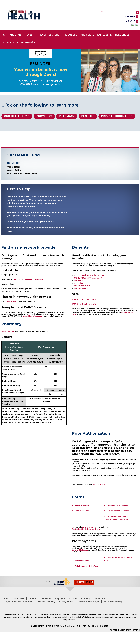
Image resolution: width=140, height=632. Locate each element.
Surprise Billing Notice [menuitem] (88, 601)
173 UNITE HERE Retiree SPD (84, 304)
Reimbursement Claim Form (86, 566)
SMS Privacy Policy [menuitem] (46, 601)
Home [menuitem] (6, 598)
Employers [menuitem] (104, 35)
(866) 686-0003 (13, 163)
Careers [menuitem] (73, 598)
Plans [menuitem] (29, 35)
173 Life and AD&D (82, 286)
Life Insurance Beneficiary (118, 511)
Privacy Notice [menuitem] (66, 601)
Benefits (87, 116)
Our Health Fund (17, 116)
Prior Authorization (116, 116)
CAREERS (130, 16)
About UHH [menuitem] (18, 598)
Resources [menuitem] (122, 35)
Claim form (89, 527)
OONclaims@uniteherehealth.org (86, 529)
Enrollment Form (82, 511)
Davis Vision (11, 302)
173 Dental (78, 280)
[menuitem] (4, 35)
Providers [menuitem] (87, 35)
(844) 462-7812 (98, 485)
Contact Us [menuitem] (10, 42)
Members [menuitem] (71, 35)
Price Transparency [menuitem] (113, 601)
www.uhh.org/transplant (33, 316)
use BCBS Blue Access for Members (28, 279)
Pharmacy (67, 116)
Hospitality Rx (7, 331)
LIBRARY (130, 20)
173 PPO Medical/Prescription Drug (89, 275)
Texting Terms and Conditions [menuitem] (17, 601)
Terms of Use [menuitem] (100, 598)
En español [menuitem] (28, 42)
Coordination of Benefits (117, 505)
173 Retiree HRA (81, 288)
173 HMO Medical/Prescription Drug (89, 278)
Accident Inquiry (82, 505)
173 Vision (78, 283)
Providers (44, 116)
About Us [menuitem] (15, 35)
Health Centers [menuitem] (49, 35)
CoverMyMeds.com (80, 550)
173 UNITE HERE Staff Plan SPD (85, 299)
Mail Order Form (82, 560)
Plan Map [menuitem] (85, 598)
